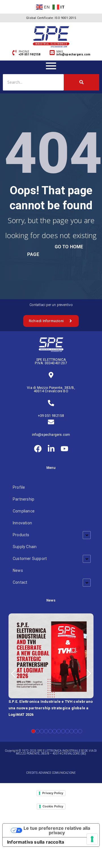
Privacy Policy (52, 793)
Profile (19, 487)
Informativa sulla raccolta (35, 842)
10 (71, 731)
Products (21, 535)
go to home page (55, 250)
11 (76, 731)
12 (80, 731)
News (18, 570)
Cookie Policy (52, 806)
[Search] (81, 82)
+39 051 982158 (51, 416)
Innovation (22, 523)
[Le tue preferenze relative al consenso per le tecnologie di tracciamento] (92, 839)
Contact (20, 582)
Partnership (23, 499)
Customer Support (30, 558)
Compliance (24, 511)
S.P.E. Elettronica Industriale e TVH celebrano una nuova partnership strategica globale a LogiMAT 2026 (50, 708)
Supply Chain (25, 546)
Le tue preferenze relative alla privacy (57, 830)
